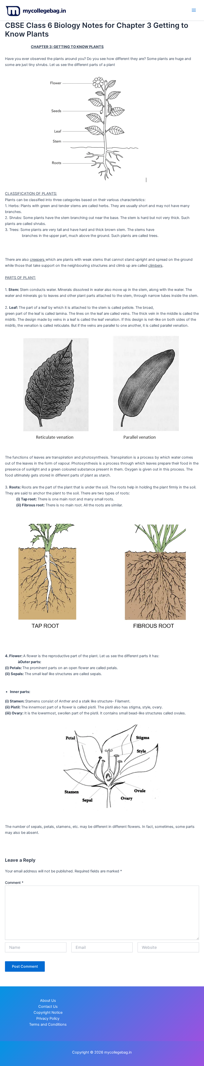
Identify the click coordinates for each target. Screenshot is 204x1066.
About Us (48, 1000)
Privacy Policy (47, 1018)
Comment (14, 882)
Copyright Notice (48, 1012)
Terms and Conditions (48, 1024)
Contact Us (48, 1006)
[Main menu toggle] (194, 10)
